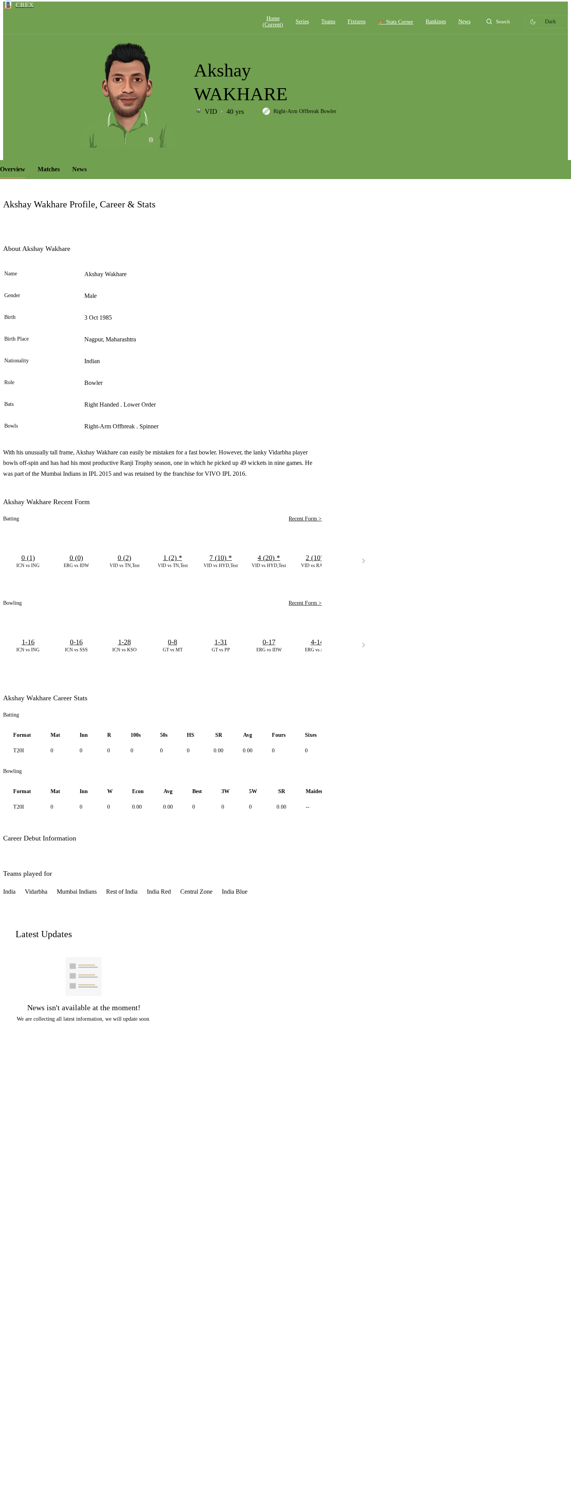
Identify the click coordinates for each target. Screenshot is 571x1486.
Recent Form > (305, 519)
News (79, 169)
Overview (12, 169)
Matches (49, 169)
